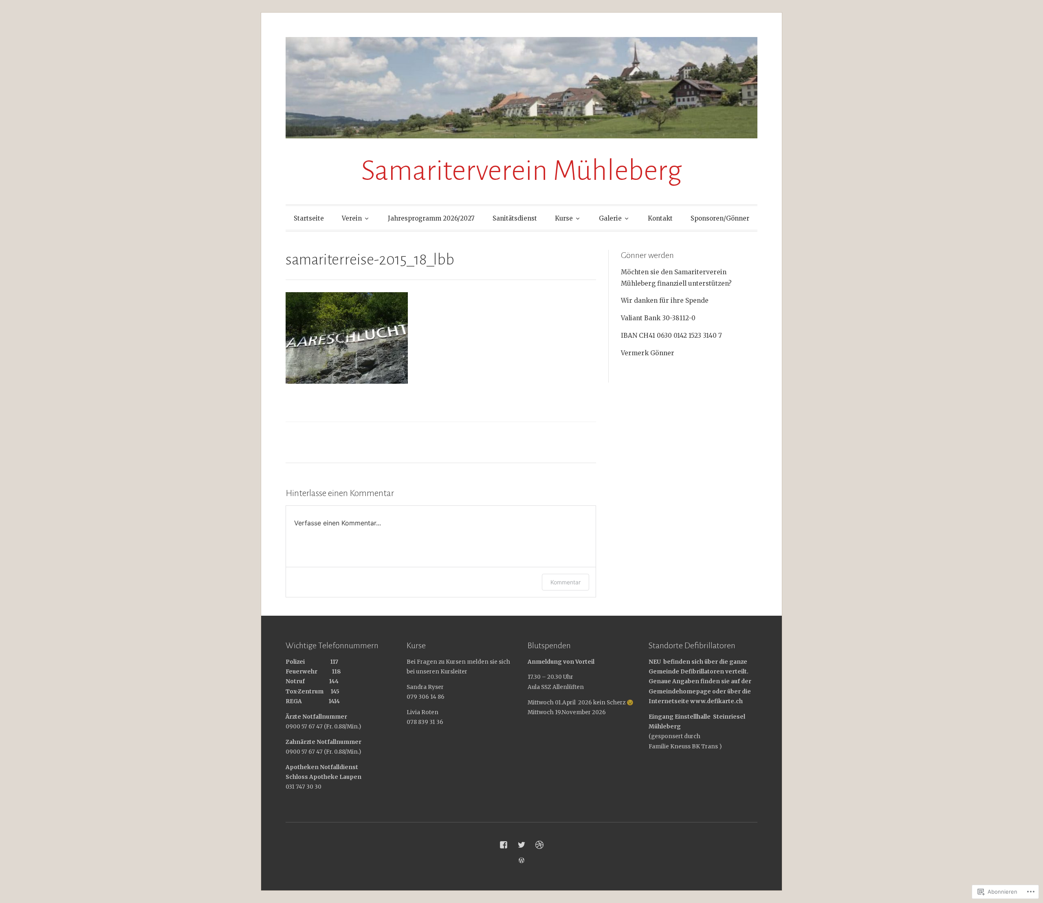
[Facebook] (503, 845)
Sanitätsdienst (515, 218)
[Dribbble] (539, 845)
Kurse (564, 218)
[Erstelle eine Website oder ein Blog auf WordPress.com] (521, 860)
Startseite (309, 218)
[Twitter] (521, 845)
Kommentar (565, 582)
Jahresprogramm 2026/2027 (431, 218)
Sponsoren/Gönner (720, 218)
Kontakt (660, 218)
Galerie (610, 218)
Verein (352, 218)
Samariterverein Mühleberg (521, 170)
